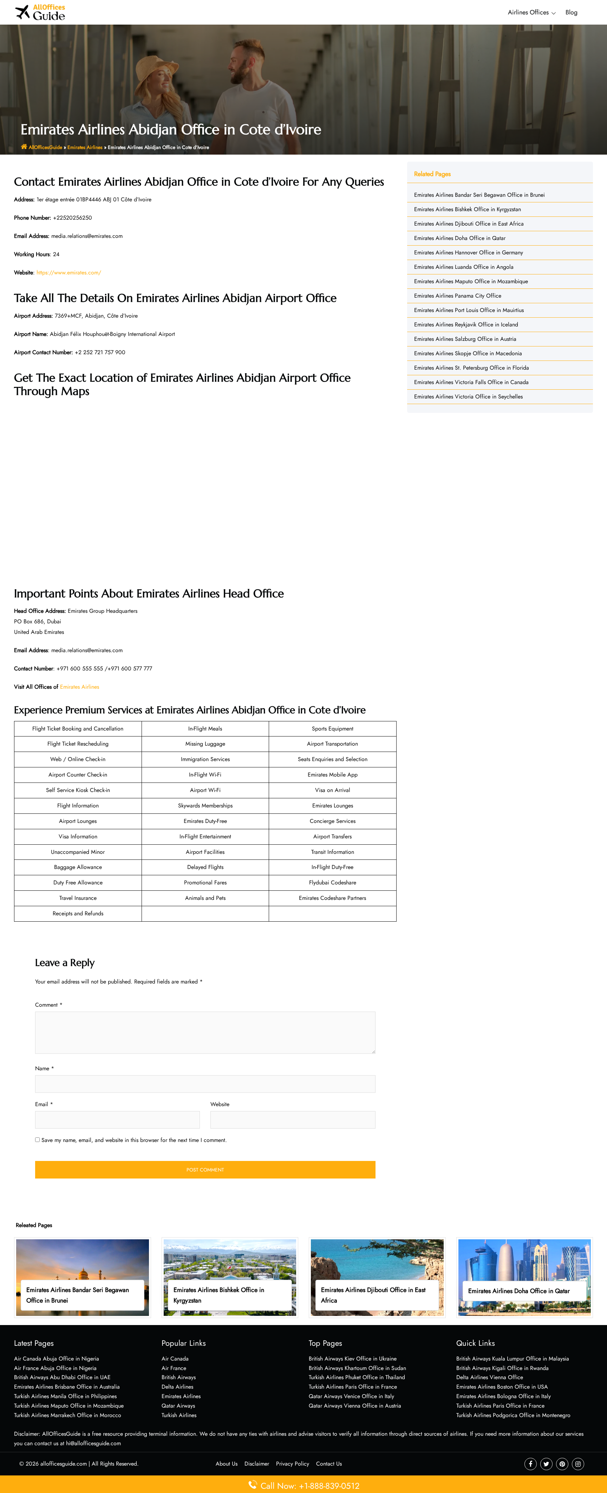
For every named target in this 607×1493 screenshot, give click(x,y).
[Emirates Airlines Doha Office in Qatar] (524, 1277)
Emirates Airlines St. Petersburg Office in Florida (471, 368)
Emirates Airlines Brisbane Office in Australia (67, 1387)
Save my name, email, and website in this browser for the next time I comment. (134, 1140)
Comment (49, 1005)
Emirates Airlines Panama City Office (457, 296)
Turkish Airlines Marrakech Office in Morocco (67, 1415)
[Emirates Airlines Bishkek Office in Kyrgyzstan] (230, 1277)
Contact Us (329, 1464)
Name (44, 1068)
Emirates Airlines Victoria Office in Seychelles (468, 396)
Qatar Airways (178, 1406)
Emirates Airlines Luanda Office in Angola (464, 267)
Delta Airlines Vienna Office (489, 1377)
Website (219, 1104)
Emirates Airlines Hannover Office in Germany (468, 252)
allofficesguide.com (63, 1464)
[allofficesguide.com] (40, 12)
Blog (571, 12)
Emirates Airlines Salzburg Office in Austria (465, 339)
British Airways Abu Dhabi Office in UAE (62, 1377)
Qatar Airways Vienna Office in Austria (355, 1406)
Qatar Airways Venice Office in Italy (351, 1396)
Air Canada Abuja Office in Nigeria (56, 1359)
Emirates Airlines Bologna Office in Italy (503, 1396)
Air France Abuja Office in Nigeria (55, 1368)
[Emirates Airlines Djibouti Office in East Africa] (377, 1277)
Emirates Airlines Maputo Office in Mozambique (471, 281)
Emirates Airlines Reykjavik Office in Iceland (466, 324)
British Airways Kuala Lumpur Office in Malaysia (512, 1359)
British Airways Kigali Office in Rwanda (502, 1368)
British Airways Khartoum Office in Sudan (357, 1368)
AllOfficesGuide (45, 147)
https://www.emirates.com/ (69, 272)
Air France (174, 1368)
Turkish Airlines (179, 1415)
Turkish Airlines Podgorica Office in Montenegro (513, 1415)
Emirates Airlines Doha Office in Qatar (459, 238)
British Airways (179, 1377)
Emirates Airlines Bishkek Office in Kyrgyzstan (467, 209)
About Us (226, 1464)
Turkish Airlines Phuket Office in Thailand (357, 1377)
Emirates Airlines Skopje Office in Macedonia (468, 353)
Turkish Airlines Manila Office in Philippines (65, 1396)
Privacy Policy (292, 1464)
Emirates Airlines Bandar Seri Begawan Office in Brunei (479, 195)
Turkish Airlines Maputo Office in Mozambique (69, 1406)
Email (44, 1104)
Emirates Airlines (85, 147)
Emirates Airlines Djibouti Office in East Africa (469, 224)
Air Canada (175, 1359)
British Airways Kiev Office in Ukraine (353, 1359)
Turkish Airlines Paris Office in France (353, 1387)
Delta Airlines (177, 1387)
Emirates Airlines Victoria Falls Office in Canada (471, 382)
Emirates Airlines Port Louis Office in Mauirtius (469, 310)
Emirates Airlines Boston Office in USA (502, 1387)
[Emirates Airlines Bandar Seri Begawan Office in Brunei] (82, 1277)
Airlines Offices (528, 12)
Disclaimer (256, 1464)
